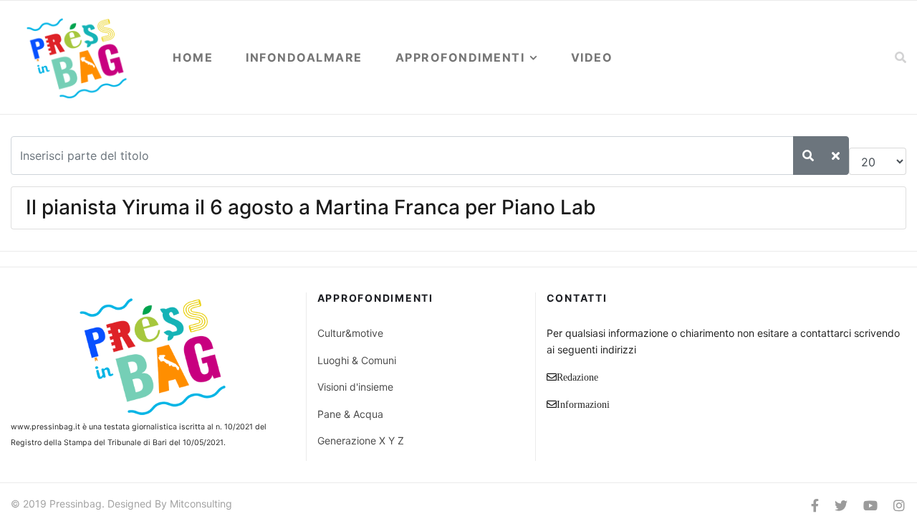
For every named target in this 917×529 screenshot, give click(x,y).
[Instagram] (899, 505)
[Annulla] (835, 155)
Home (193, 57)
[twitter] (841, 505)
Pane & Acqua (350, 414)
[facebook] (815, 505)
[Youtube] (870, 505)
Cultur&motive (350, 333)
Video (592, 57)
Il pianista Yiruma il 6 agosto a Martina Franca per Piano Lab (311, 207)
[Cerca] (808, 155)
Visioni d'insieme (355, 387)
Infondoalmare (304, 57)
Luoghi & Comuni (356, 360)
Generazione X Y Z (360, 440)
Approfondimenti (460, 57)
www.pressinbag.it (45, 427)
